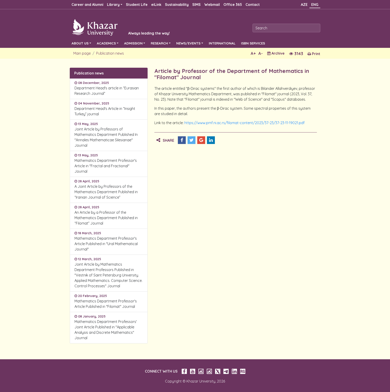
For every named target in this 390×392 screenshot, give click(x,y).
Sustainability (177, 4)
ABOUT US (80, 43)
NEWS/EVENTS (188, 43)
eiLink (156, 4)
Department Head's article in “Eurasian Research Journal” (106, 91)
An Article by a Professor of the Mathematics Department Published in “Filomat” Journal (106, 217)
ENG (314, 4)
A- (260, 53)
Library (113, 4)
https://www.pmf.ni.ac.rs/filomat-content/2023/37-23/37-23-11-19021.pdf (244, 123)
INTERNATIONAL (222, 43)
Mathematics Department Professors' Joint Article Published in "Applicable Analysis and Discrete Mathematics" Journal (105, 329)
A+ (253, 53)
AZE (304, 4)
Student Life (137, 4)
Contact (253, 4)
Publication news (110, 53)
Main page (82, 53)
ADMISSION (133, 43)
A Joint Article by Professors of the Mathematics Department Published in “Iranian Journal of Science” (106, 191)
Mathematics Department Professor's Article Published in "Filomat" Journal (105, 304)
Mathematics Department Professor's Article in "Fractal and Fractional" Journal (105, 166)
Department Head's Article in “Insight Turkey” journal (104, 111)
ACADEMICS (106, 43)
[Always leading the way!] (115, 27)
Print (315, 53)
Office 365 (232, 4)
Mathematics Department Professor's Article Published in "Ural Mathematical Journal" (106, 243)
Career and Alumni (87, 4)
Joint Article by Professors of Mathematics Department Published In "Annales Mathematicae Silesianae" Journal (106, 137)
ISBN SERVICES (253, 43)
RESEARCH (159, 43)
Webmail (212, 4)
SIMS (196, 4)
